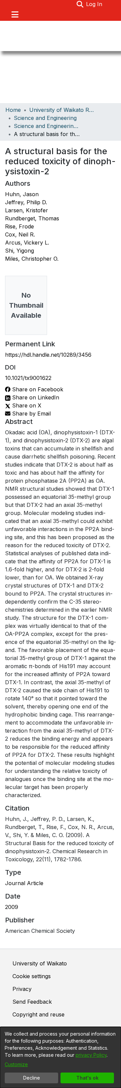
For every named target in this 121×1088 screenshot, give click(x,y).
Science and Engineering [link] (45, 118)
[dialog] (60, 1057)
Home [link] (13, 109)
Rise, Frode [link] (19, 226)
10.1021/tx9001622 (28, 378)
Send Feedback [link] (32, 1001)
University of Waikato (39, 963)
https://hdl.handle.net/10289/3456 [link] (48, 354)
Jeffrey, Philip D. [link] (26, 202)
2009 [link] (11, 907)
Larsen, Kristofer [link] (26, 210)
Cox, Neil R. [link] (20, 234)
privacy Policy (91, 1055)
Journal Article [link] (24, 883)
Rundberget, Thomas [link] (32, 218)
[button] (80, 4)
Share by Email (30, 413)
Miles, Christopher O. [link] (31, 258)
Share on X (25, 405)
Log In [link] (94, 4)
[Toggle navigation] (14, 14)
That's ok (87, 1078)
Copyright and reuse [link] (38, 1014)
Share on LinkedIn (34, 397)
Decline (31, 1078)
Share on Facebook (36, 389)
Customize (16, 1064)
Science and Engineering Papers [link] (47, 126)
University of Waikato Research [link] (62, 109)
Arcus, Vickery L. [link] (27, 242)
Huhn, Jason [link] (22, 194)
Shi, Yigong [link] (19, 250)
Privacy (22, 989)
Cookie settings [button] (31, 976)
